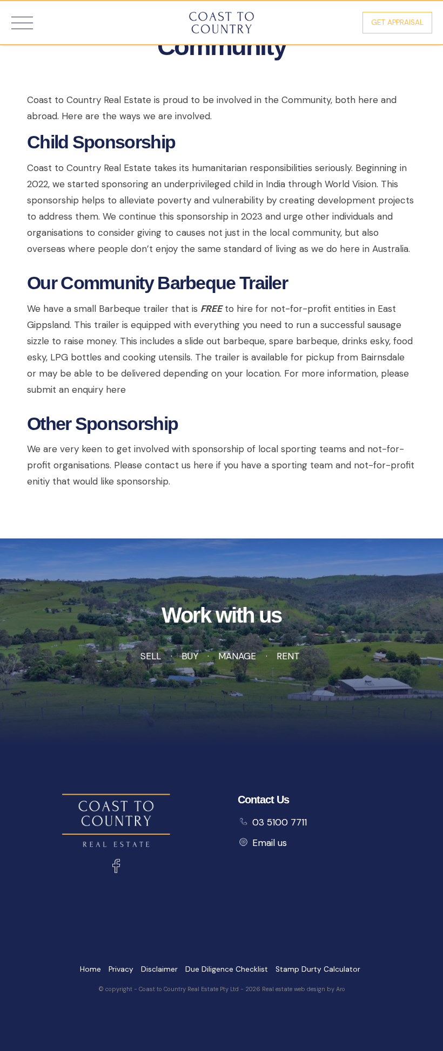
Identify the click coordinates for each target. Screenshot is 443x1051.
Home (90, 969)
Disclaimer (159, 969)
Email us (269, 843)
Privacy (121, 969)
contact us (168, 465)
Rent (288, 656)
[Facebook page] (116, 867)
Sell (150, 656)
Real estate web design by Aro (303, 989)
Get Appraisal (397, 22)
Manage (237, 656)
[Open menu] (22, 23)
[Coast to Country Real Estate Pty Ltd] (221, 22)
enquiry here (99, 389)
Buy (190, 656)
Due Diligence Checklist (226, 969)
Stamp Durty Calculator (318, 969)
